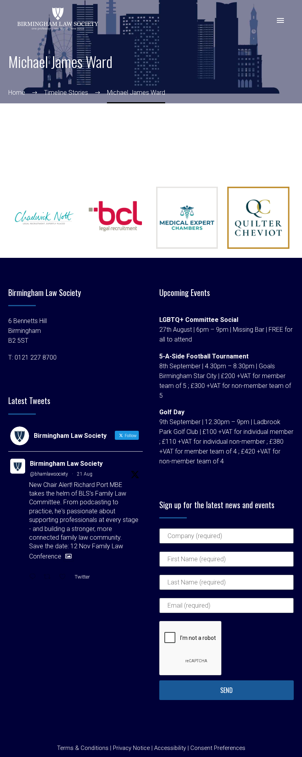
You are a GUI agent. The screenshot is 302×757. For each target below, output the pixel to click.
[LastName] (226, 586)
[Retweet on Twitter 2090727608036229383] (49, 577)
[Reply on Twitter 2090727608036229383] (34, 577)
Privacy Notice (131, 747)
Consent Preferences (217, 747)
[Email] (226, 609)
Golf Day (171, 412)
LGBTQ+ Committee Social (198, 319)
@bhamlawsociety (49, 474)
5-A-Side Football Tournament (204, 356)
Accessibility (170, 747)
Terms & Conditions (83, 747)
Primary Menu (280, 20)
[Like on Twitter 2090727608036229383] (65, 577)
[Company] (226, 539)
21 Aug (84, 474)
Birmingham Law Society (66, 463)
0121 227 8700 (36, 357)
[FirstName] (226, 562)
